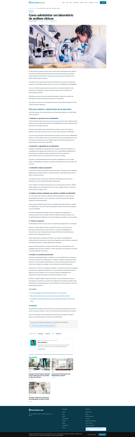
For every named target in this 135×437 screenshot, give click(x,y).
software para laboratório (54, 76)
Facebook (48, 333)
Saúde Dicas (31, 8)
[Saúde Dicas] (36, 410)
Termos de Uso (89, 423)
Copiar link (58, 333)
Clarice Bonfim (34, 20)
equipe (52, 227)
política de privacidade (57, 435)
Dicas (67, 2)
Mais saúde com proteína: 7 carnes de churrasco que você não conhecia (50, 296)
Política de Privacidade (91, 420)
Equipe (87, 414)
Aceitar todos (102, 434)
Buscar (103, 2)
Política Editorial (89, 416)
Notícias (82, 2)
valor (38, 187)
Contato (88, 418)
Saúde (63, 2)
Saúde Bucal (91, 2)
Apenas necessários (92, 434)
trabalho (57, 149)
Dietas (86, 2)
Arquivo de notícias (90, 425)
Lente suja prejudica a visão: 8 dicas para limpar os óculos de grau (48, 293)
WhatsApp (40, 333)
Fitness (96, 2)
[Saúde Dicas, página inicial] (37, 2)
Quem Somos (89, 411)
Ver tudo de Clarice (41, 348)
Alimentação (76, 2)
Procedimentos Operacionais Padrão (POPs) (53, 121)
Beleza (70, 2)
